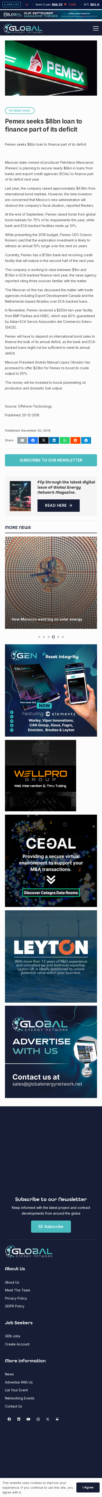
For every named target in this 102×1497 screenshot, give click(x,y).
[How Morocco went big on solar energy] (51, 583)
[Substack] (57, 1419)
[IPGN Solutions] (51, 18)
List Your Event (16, 1390)
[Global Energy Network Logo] (22, 28)
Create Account (17, 1344)
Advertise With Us (19, 1382)
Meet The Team (17, 1290)
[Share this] (33, 440)
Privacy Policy (16, 1298)
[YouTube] (28, 1419)
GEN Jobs (12, 1336)
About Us (12, 1282)
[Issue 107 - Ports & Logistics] (20, 496)
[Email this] (22, 440)
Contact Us (13, 1406)
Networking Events (19, 1398)
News (9, 1374)
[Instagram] (38, 1419)
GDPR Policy (14, 1306)
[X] (47, 1419)
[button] (95, 28)
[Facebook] (9, 1419)
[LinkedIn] (19, 1419)
